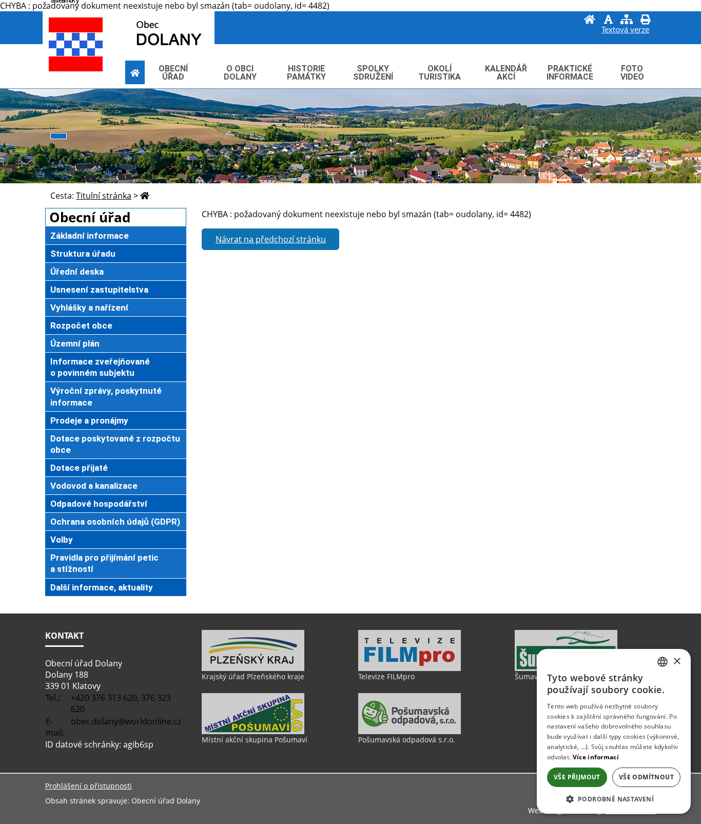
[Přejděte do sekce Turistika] (135, 72)
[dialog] (614, 731)
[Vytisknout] (645, 20)
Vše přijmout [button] (577, 777)
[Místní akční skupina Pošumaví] (253, 731)
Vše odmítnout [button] (646, 777)
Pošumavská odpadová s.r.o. (406, 739)
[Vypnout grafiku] (608, 20)
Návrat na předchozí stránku (271, 239)
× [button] (676, 661)
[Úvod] (589, 20)
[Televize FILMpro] (409, 668)
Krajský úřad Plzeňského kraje (253, 676)
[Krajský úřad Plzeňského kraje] (253, 668)
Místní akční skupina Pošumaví (254, 739)
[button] (613, 798)
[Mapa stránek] (626, 20)
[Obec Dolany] (145, 32)
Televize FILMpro (386, 676)
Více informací (596, 757)
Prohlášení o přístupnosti (88, 786)
